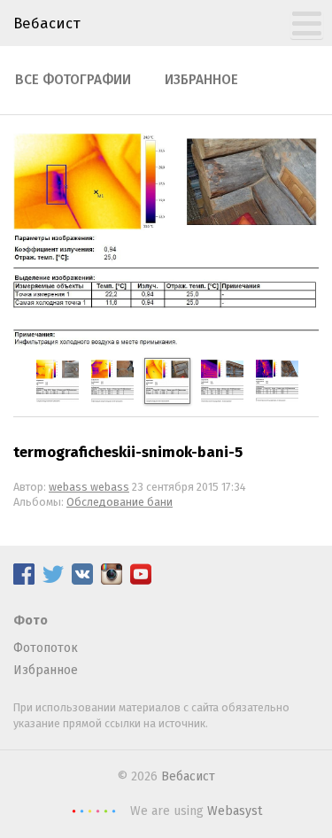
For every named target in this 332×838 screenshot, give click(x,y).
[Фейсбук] (24, 580)
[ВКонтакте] (82, 580)
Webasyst (234, 811)
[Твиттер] (53, 580)
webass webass (89, 486)
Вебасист (47, 23)
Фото (30, 620)
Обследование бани (119, 501)
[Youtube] (140, 580)
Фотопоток (45, 648)
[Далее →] (166, 343)
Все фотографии (73, 80)
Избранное (201, 80)
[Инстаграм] (111, 580)
